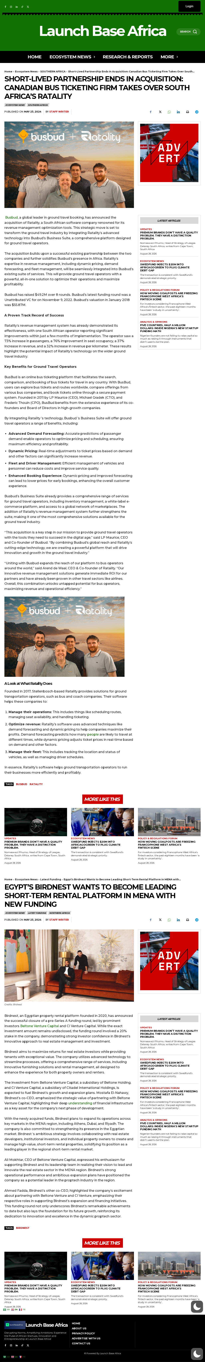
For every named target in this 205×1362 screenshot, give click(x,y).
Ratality (36, 784)
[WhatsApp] (169, 112)
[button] (197, 1354)
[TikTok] (22, 6)
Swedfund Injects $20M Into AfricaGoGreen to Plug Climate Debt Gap (165, 267)
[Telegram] (197, 112)
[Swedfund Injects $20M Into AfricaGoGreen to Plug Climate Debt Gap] (102, 822)
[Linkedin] (16, 6)
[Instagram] (11, 6)
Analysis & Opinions (153, 322)
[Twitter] (28, 6)
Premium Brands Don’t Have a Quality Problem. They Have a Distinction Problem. (169, 235)
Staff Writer (59, 111)
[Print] (187, 112)
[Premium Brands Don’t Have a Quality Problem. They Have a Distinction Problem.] (35, 822)
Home (8, 71)
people (93, 734)
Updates (146, 229)
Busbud (11, 217)
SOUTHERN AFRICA (52, 71)
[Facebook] (5, 6)
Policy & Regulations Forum (160, 290)
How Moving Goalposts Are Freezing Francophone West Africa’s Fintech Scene (169, 296)
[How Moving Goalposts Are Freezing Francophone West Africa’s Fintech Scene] (169, 822)
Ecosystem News (26, 71)
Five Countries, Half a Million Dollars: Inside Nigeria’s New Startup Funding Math (169, 328)
